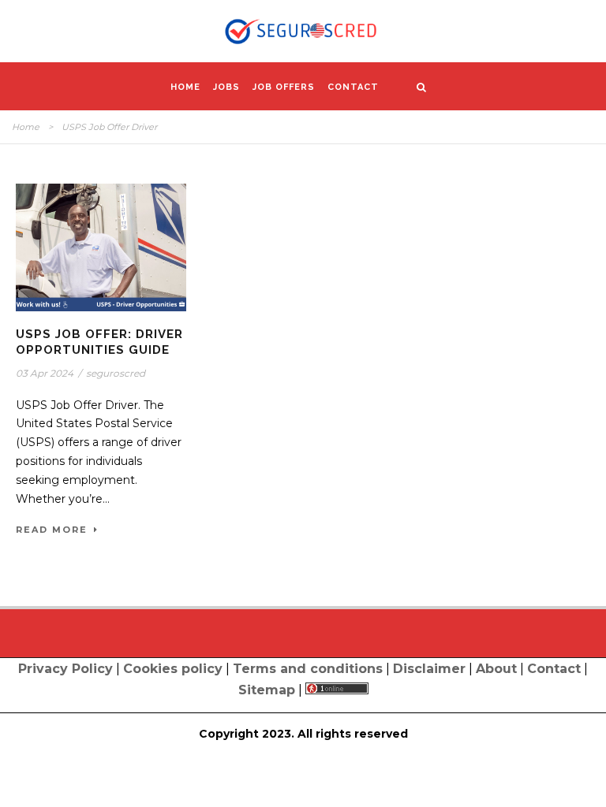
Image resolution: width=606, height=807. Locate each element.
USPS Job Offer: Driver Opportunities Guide (99, 342)
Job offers (283, 87)
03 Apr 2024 (44, 373)
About (496, 668)
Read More (52, 529)
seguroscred (115, 373)
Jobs (226, 87)
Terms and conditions (308, 668)
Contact (353, 87)
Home (185, 87)
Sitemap (266, 689)
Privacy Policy (65, 668)
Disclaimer (429, 668)
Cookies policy (173, 668)
